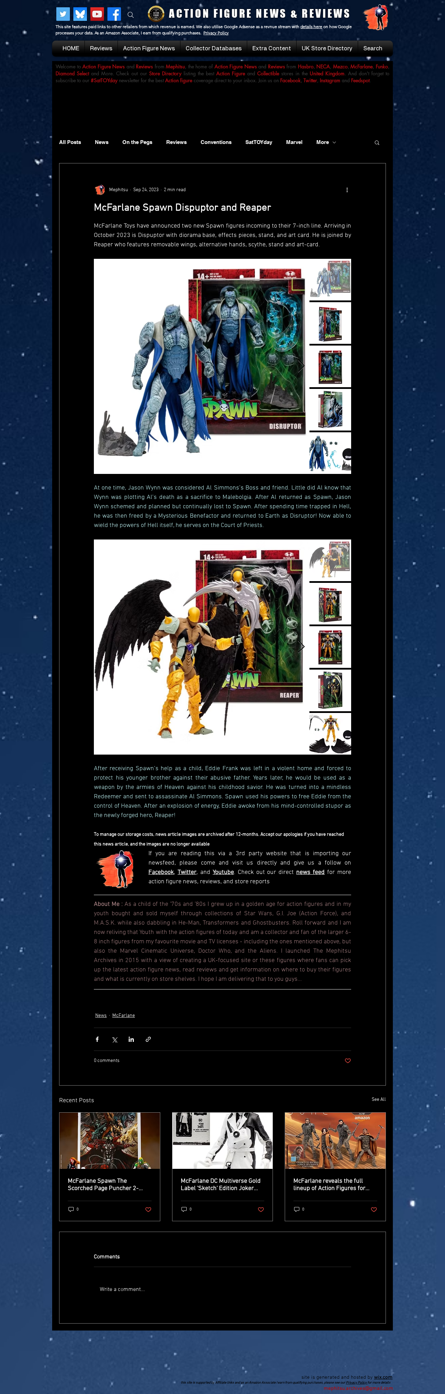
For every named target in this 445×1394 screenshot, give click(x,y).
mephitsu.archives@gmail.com (358, 1388)
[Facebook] (114, 14)
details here (311, 26)
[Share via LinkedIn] (131, 1039)
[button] (377, 142)
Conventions (216, 142)
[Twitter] (63, 14)
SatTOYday (258, 142)
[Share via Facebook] (97, 1039)
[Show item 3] (330, 366)
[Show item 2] (330, 323)
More (322, 142)
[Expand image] (201, 366)
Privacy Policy (216, 32)
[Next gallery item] (301, 366)
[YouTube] (97, 14)
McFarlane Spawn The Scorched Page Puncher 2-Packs (103, 1185)
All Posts (70, 142)
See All (379, 1100)
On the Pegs (137, 142)
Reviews (176, 142)
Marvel (294, 142)
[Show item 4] (330, 410)
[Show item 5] (330, 453)
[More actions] (347, 190)
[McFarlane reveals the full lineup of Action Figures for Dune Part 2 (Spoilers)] (335, 1141)
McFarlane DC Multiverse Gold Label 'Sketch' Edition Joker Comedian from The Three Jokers (221, 1185)
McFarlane (123, 1016)
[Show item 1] (330, 279)
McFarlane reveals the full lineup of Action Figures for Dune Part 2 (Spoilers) (329, 1185)
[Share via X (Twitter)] (114, 1039)
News (101, 142)
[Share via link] (148, 1039)
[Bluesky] (80, 14)
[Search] (130, 15)
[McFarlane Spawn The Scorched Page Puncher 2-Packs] (109, 1141)
